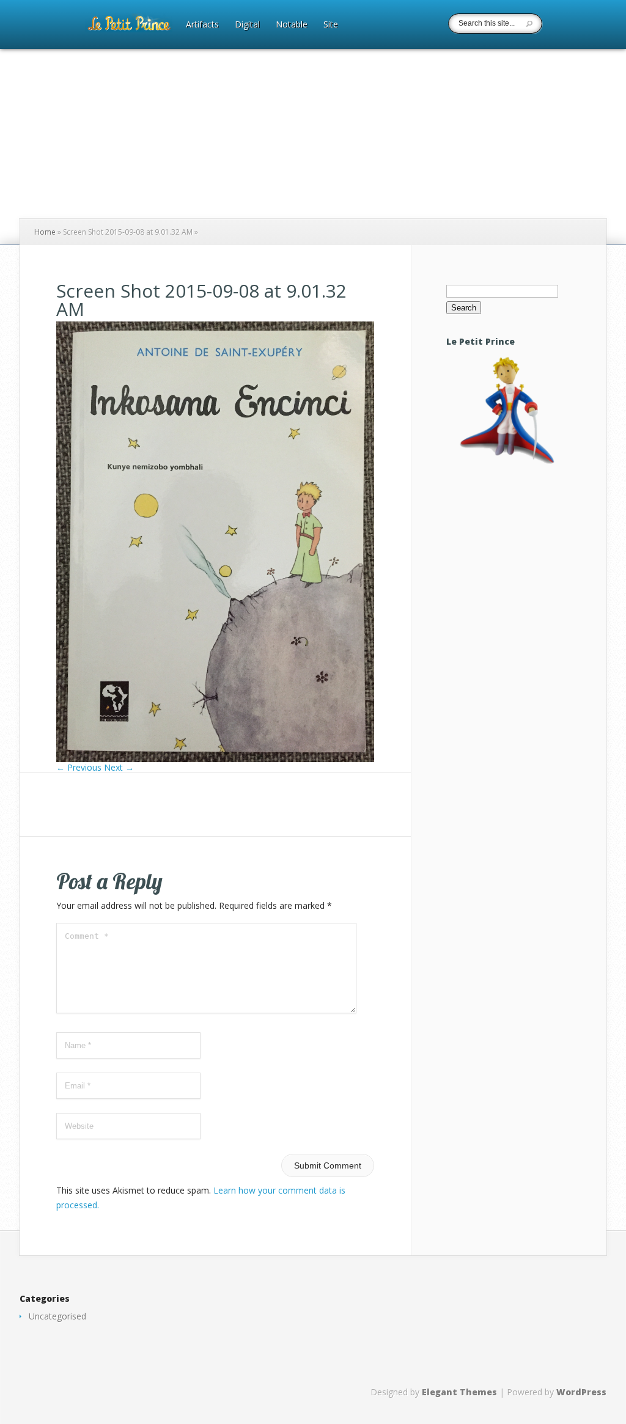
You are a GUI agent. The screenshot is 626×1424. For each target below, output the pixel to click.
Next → (119, 767)
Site (330, 25)
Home (45, 232)
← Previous (78, 767)
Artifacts (202, 25)
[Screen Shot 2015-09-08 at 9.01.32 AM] (215, 759)
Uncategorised (57, 1316)
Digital (247, 25)
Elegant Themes (459, 1392)
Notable (291, 25)
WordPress (581, 1392)
